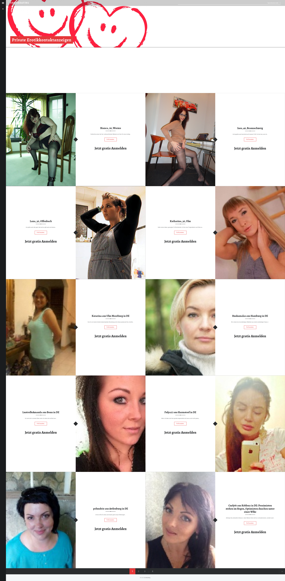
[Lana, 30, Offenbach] (110, 187)
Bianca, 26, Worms (110, 128)
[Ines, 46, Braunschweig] (180, 94)
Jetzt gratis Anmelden (111, 148)
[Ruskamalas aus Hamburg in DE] (180, 280)
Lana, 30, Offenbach (41, 221)
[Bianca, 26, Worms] (41, 94)
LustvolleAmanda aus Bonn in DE (40, 412)
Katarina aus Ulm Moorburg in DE (110, 316)
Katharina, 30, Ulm (180, 221)
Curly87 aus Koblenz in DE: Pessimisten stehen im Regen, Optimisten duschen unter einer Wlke (250, 509)
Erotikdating (147, 577)
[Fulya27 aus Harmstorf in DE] (250, 376)
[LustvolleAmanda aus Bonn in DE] (110, 376)
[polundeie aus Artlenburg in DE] (41, 473)
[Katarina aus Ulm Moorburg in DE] (41, 280)
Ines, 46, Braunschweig (250, 128)
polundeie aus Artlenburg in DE (110, 508)
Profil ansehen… (112, 140)
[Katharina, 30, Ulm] (250, 187)
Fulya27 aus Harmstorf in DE (180, 412)
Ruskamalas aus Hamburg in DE (250, 316)
